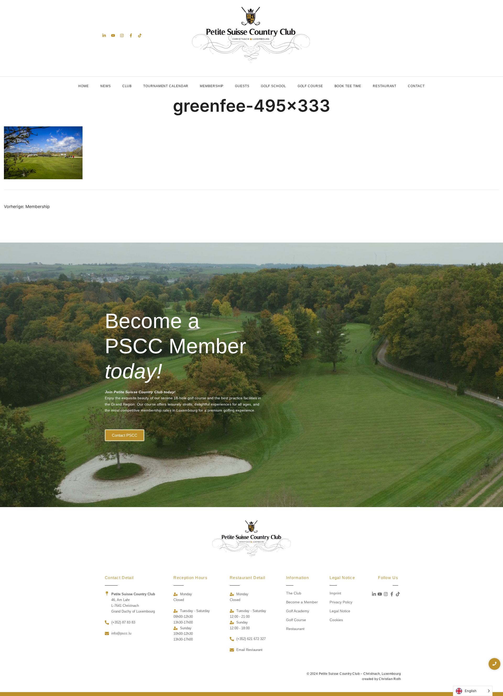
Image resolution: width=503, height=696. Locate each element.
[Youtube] (113, 35)
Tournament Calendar (165, 86)
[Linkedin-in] (104, 35)
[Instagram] (122, 35)
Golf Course (310, 86)
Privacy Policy (341, 602)
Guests (242, 86)
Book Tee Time (348, 86)
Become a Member (302, 602)
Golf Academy (297, 611)
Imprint (335, 593)
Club (127, 86)
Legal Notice (340, 611)
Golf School (273, 86)
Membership (211, 86)
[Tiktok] (140, 35)
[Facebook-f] (131, 35)
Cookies (336, 620)
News (105, 86)
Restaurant (384, 86)
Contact (416, 86)
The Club (293, 593)
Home (83, 86)
